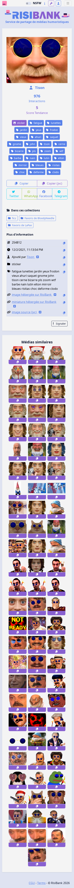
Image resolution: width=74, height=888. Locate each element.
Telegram (60, 196)
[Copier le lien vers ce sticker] (18, 362)
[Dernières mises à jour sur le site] (45, 3)
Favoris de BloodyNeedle (39, 218)
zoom (47, 151)
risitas (56, 165)
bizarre (19, 151)
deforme (38, 172)
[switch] (28, 3)
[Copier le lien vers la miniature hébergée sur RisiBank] (64, 302)
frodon (53, 130)
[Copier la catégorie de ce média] (64, 265)
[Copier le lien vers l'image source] (64, 313)
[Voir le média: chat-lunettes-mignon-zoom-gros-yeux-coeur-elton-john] (18, 780)
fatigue (37, 123)
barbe (17, 158)
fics (13, 218)
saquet (53, 137)
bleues (39, 165)
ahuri (37, 137)
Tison (39, 87)
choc (21, 172)
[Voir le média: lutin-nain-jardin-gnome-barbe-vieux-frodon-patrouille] (37, 490)
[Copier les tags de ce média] (64, 272)
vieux (22, 137)
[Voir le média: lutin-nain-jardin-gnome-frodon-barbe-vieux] (18, 490)
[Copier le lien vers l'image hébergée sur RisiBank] (64, 295)
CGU (32, 883)
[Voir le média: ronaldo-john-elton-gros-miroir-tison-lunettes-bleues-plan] (56, 799)
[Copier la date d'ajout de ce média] (64, 250)
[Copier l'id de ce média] (64, 243)
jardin (23, 130)
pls (33, 151)
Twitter (14, 196)
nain (32, 158)
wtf (61, 151)
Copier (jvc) (54, 183)
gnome (16, 144)
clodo (55, 172)
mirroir (22, 165)
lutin (46, 158)
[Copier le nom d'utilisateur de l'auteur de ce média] (64, 257)
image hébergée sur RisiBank (32, 295)
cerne (61, 144)
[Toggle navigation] (68, 3)
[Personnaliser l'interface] (51, 3)
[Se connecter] (58, 3)
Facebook (45, 196)
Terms (41, 883)
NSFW (37, 3)
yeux (38, 130)
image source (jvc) (24, 312)
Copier (24, 183)
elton (60, 158)
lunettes (55, 123)
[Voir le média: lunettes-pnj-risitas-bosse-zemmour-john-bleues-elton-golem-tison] (56, 819)
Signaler (60, 323)
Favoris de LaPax (21, 225)
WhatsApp (30, 196)
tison (46, 144)
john (32, 144)
